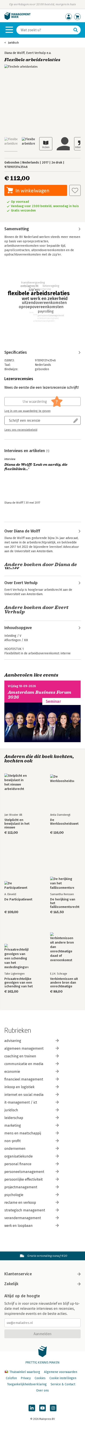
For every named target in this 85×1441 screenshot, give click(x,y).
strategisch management (24, 1210)
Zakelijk (11, 1283)
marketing (12, 1125)
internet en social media (24, 1095)
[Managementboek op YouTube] (42, 1408)
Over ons (42, 1390)
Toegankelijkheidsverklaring (27, 1384)
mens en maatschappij (22, 1133)
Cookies (40, 1378)
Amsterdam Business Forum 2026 (39, 695)
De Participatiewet (18, 899)
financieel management (23, 1079)
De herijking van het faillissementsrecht (64, 903)
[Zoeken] (75, 30)
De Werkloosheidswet (64, 822)
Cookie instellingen (62, 1378)
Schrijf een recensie (24, 420)
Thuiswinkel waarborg (24, 1372)
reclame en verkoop (20, 1202)
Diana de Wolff (14, 53)
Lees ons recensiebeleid (20, 430)
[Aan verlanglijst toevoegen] (75, 190)
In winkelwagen (32, 190)
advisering (12, 1041)
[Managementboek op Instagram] (53, 1408)
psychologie (13, 1195)
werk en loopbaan (18, 1226)
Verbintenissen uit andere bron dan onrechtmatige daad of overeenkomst (64, 982)
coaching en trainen (20, 1056)
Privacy (26, 1378)
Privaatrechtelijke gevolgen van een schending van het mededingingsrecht (19, 982)
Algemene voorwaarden (60, 1372)
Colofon (11, 1378)
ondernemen (15, 1149)
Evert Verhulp (36, 53)
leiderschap (13, 1118)
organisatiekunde (18, 1156)
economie (12, 1071)
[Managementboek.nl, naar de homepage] (17, 19)
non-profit (12, 1141)
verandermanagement (22, 1218)
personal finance (17, 1164)
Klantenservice (18, 1274)
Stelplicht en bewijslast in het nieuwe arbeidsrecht (16, 823)
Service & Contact (63, 1384)
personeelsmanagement (24, 1172)
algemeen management (24, 1048)
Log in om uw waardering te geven (27, 411)
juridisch (11, 1110)
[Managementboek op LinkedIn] (32, 1408)
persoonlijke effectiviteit (23, 1179)
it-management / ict (20, 1102)
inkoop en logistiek (19, 1087)
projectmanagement (20, 1187)
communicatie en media (23, 1064)
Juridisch (13, 42)
